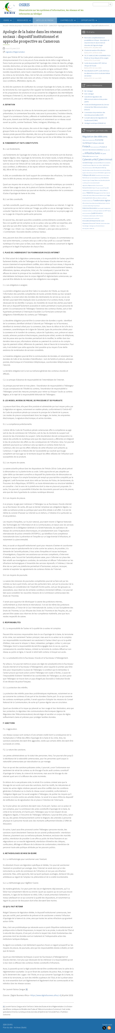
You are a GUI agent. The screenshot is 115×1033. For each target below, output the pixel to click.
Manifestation (105, 178)
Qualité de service (97, 213)
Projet (96, 156)
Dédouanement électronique (99, 195)
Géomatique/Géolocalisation (99, 203)
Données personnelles (98, 167)
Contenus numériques (93, 211)
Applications (106, 165)
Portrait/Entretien (87, 188)
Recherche (92, 156)
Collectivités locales (87, 195)
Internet (108, 193)
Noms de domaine (95, 147)
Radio (93, 188)
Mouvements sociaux (87, 167)
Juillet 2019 (53, 25)
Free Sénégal (85, 226)
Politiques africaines (88, 175)
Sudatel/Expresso (86, 165)
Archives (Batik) (20, 1027)
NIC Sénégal (88, 91)
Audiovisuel (90, 200)
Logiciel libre (107, 173)
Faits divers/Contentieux (95, 150)
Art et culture (103, 175)
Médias (108, 170)
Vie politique (96, 205)
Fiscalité (98, 175)
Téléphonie (89, 193)
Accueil (5, 25)
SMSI (97, 216)
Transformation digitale (101, 200)
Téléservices (97, 180)
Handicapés (100, 208)
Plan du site (7, 1027)
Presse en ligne (86, 180)
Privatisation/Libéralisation (89, 216)
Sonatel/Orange (87, 163)
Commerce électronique (95, 178)
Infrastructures (92, 153)
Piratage (92, 180)
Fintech (86, 146)
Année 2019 (43, 25)
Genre (107, 175)
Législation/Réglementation (15, 52)
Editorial (102, 226)
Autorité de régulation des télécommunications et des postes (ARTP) (95, 99)
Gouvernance (99, 185)
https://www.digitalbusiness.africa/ (45, 995)
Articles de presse (44, 20)
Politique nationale (98, 143)
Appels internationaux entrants (89, 173)
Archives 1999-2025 (30, 25)
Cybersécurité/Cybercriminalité (98, 159)
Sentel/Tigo (90, 205)
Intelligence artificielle (94, 226)
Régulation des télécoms (94, 136)
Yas (93, 228)
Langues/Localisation (94, 190)
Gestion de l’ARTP (103, 211)
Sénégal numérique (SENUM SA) (95, 123)
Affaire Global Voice (87, 203)
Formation (101, 173)
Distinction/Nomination (89, 208)
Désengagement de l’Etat (100, 193)
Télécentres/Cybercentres (88, 140)
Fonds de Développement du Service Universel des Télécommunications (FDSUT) (96, 107)
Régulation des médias (96, 165)
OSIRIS (24, 4)
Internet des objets (105, 223)
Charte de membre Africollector (94, 51)
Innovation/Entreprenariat (91, 221)
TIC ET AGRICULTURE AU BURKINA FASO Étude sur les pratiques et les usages (97, 57)
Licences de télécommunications (102, 163)
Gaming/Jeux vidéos (87, 228)
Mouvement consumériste (100, 170)
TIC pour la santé (100, 188)
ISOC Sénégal (89, 94)
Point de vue (85, 178)
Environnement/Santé (93, 183)
